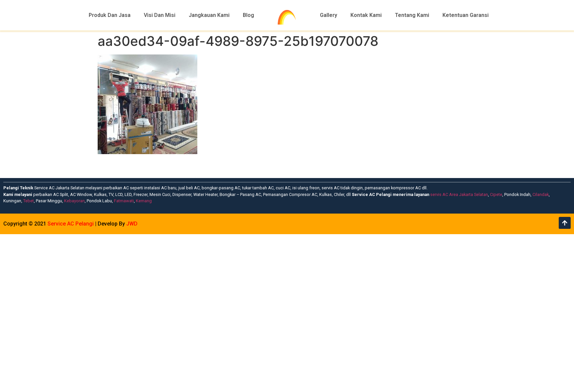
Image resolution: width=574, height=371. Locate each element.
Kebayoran (74, 200)
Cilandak (540, 194)
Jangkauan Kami (209, 15)
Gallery (328, 15)
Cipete (496, 194)
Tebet (28, 200)
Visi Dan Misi (159, 15)
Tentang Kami (412, 15)
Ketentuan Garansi (465, 15)
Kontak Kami (366, 15)
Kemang (144, 200)
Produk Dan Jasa (110, 15)
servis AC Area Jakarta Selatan (459, 194)
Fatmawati (124, 200)
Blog (248, 15)
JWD (132, 224)
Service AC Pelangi (71, 224)
